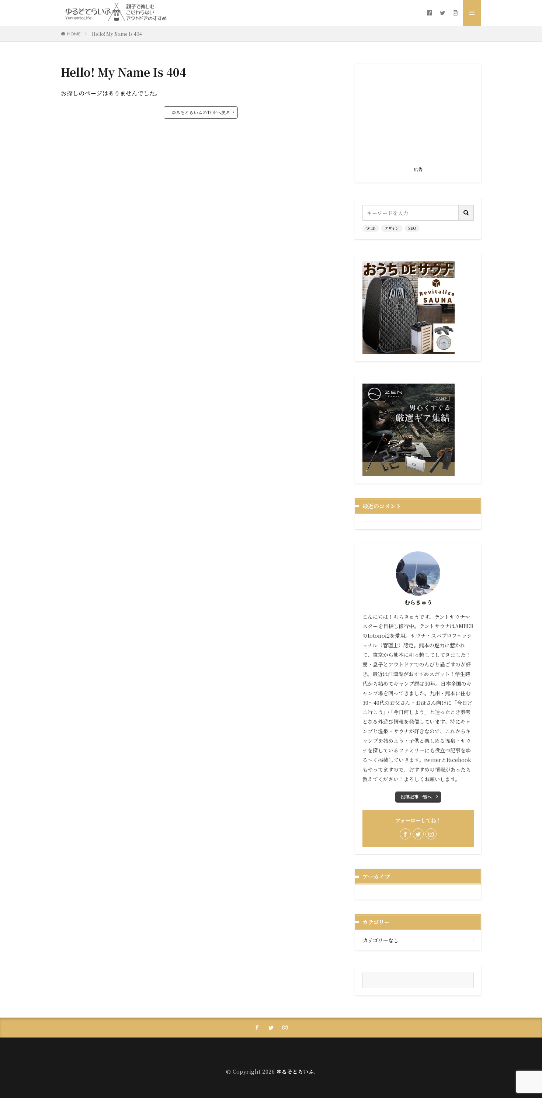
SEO (412, 228)
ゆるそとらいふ (295, 1071)
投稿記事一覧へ (416, 796)
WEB (370, 228)
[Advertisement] (418, 117)
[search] (466, 213)
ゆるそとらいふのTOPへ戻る (200, 112)
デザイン (392, 228)
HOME (74, 33)
